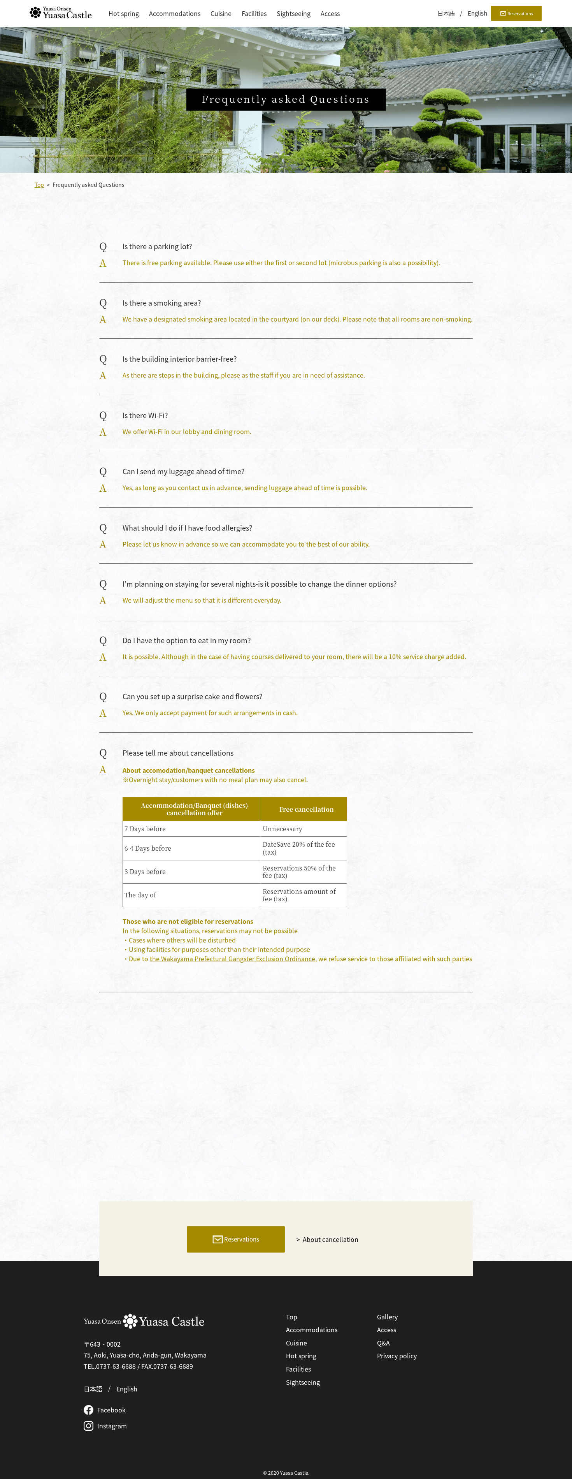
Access (330, 13)
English (477, 13)
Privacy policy (397, 1355)
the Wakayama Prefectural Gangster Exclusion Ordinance (232, 958)
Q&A (383, 1343)
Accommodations (174, 13)
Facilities (254, 13)
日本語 (446, 13)
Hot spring (124, 13)
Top (39, 184)
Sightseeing (294, 13)
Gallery (387, 1317)
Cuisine (221, 13)
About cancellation (330, 1239)
